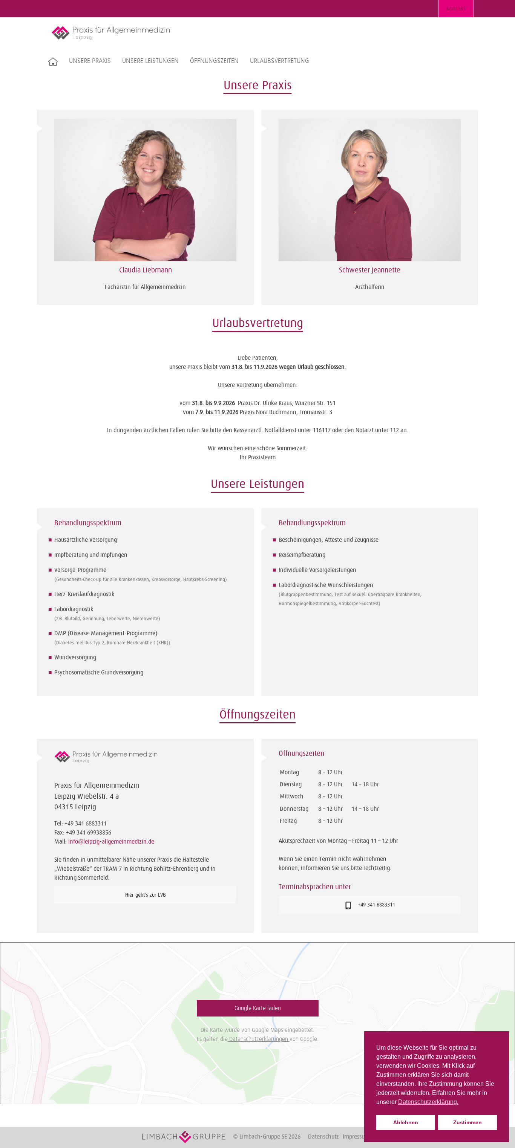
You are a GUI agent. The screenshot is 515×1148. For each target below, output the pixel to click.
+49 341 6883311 (375, 905)
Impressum (356, 1136)
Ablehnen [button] (405, 1122)
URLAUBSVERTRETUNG (279, 61)
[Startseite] (53, 61)
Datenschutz (323, 1136)
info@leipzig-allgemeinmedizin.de (111, 841)
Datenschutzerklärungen (259, 1039)
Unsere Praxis (90, 61)
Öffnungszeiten (214, 61)
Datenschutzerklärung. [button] (428, 1102)
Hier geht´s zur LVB (145, 895)
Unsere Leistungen (150, 61)
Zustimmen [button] (467, 1122)
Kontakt (456, 8)
